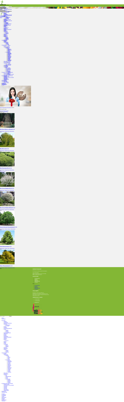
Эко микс (5, 79)
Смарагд (9, 74)
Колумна (9, 69)
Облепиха (5, 31)
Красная (7, 38)
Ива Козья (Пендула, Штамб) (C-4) (7, 129)
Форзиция (9, 64)
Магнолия (5, 61)
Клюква (5, 27)
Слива (5, 35)
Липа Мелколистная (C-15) (5, 246)
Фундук (7, 27)
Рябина (5, 34)
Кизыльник (10, 367)
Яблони (5, 41)
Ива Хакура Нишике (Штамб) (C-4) (7, 207)
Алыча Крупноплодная (8, 9)
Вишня (5, 18)
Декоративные (4, 107)
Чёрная (7, 33)
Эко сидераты (6, 81)
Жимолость (6, 25)
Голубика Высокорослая (8, 14)
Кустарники (8, 52)
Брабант (9, 72)
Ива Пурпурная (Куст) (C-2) (6, 168)
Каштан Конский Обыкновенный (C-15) (8, 227)
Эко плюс (5, 80)
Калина (5, 26)
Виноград (5, 10)
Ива (8, 48)
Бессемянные (8, 11)
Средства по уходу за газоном (9, 77)
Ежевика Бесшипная (7, 19)
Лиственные (6, 46)
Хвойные (5, 374)
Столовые (7, 12)
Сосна (7, 70)
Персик (5, 33)
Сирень (9, 62)
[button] (38, 283)
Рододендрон (6, 62)
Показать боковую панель (4, 110)
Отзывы (36, 289)
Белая (7, 32)
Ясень (9, 51)
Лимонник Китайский (7, 29)
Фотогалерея (37, 281)
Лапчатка (9, 60)
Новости (36, 280)
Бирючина (9, 360)
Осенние (7, 18)
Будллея (9, 55)
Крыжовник (6, 28)
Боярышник (10, 53)
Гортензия (9, 57)
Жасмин (9, 58)
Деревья (7, 47)
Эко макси (5, 78)
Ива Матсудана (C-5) (4, 148)
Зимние (7, 22)
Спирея (9, 63)
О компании (37, 278)
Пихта (7, 69)
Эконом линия (6, 82)
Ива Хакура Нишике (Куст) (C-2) (7, 188)
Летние (7, 23)
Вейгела (9, 56)
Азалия (5, 353)
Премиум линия (6, 73)
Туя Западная (8, 67)
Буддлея (9, 54)
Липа (8, 46)
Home (1, 107)
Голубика (5, 19)
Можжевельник (8, 68)
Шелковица (6, 40)
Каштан (9, 45)
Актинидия (6, 8)
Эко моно (5, 387)
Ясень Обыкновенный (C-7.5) (6, 265)
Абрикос (5, 13)
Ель (6, 64)
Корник (9, 70)
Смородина (6, 36)
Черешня (5, 39)
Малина (5, 30)
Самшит (9, 61)
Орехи (5, 339)
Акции (36, 279)
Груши (5, 21)
